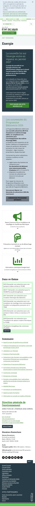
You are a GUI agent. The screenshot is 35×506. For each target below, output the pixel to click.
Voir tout (7, 330)
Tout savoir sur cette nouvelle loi (17, 105)
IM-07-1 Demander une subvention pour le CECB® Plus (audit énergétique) (17, 291)
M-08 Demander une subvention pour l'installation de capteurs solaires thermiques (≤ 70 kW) (17, 320)
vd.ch (3, 37)
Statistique (5, 477)
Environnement (10, 37)
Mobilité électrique (9, 386)
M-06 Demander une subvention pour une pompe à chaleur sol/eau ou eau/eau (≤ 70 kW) (17, 313)
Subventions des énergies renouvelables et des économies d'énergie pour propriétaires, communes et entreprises (17, 359)
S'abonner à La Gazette (9, 481)
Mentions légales (7, 485)
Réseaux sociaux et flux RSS (10, 483)
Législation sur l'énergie (10, 351)
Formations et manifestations (12, 389)
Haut (29, 461)
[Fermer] (32, 2)
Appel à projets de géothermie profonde (15, 342)
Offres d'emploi (17, 20)
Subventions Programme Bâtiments (17, 199)
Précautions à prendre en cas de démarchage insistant (18, 245)
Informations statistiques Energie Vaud (17, 267)
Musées (4, 497)
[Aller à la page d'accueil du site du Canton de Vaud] (17, 29)
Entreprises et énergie (10, 376)
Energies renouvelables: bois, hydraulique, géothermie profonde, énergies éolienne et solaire (16, 381)
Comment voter (7, 471)
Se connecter (7, 24)
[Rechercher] (31, 24)
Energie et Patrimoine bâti (11, 354)
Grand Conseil (6, 465)
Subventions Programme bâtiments (14, 364)
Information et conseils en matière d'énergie (17, 396)
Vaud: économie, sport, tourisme (12, 495)
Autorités (4, 20)
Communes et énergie (10, 373)
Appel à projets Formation (11, 393)
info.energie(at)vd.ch (8, 419)
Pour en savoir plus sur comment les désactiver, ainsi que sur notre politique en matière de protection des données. (15, 13)
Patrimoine (5, 499)
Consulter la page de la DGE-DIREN (12, 423)
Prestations (24, 20)
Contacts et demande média (10, 479)
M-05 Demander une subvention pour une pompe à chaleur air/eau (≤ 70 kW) (16, 285)
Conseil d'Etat (6, 467)
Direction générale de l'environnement (13, 404)
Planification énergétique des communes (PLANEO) (16, 327)
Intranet (4, 489)
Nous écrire (7, 426)
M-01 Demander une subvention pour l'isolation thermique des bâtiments (15, 296)
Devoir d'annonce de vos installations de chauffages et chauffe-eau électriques (17, 223)
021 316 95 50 (6, 417)
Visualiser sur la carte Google (11, 421)
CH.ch (4, 500)
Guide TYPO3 (6, 487)
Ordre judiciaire (7, 469)
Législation (9, 20)
